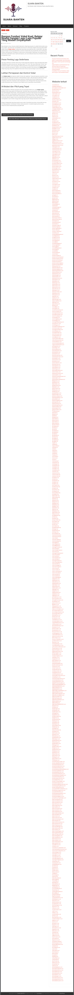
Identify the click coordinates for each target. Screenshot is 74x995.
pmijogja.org (55, 529)
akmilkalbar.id (55, 430)
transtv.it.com (55, 175)
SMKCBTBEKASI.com (57, 687)
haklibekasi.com (56, 594)
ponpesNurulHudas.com (57, 767)
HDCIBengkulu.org (56, 711)
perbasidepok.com (56, 408)
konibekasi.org (55, 477)
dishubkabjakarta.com (57, 967)
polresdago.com (56, 347)
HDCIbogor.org (55, 720)
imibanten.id (55, 447)
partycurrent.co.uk (56, 603)
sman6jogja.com (56, 317)
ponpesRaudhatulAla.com (58, 776)
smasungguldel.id (56, 245)
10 (51, 39)
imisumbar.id (55, 456)
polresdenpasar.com (57, 350)
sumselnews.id (55, 84)
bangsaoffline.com (56, 92)
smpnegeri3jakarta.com (57, 858)
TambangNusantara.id (57, 891)
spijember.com (55, 302)
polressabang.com (56, 349)
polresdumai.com (56, 364)
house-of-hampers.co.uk (57, 639)
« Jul (56, 48)
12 (55, 39)
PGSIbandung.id (55, 411)
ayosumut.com (55, 90)
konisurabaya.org (56, 492)
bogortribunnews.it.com (57, 136)
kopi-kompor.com (56, 936)
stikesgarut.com (56, 290)
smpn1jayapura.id (56, 557)
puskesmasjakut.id (56, 255)
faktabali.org (55, 498)
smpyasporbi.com (56, 862)
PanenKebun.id (55, 890)
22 (60, 41)
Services (15, 26)
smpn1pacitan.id (56, 574)
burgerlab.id (54, 955)
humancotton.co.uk (56, 654)
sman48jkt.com (55, 306)
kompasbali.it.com (56, 160)
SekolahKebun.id (56, 884)
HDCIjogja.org (55, 713)
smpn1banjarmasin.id (57, 550)
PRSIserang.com (56, 742)
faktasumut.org (55, 513)
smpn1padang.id (56, 575)
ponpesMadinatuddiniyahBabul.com (60, 769)
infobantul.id (55, 210)
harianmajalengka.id (56, 228)
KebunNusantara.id (56, 878)
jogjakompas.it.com (56, 137)
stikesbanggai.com (56, 275)
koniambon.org (55, 489)
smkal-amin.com (56, 666)
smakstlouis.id (55, 232)
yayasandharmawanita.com (58, 379)
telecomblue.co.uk (56, 637)
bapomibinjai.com (56, 820)
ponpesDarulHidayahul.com (58, 773)
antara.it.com (55, 116)
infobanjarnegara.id (56, 207)
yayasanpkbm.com (56, 374)
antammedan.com (56, 371)
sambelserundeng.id (56, 941)
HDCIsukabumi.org (56, 725)
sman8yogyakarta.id (56, 243)
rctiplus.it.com (55, 180)
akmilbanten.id (55, 435)
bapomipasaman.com (57, 823)
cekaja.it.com (55, 139)
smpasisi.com (55, 846)
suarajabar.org (55, 467)
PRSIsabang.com (56, 736)
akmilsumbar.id (55, 424)
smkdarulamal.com (56, 669)
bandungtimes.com (56, 103)
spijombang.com (56, 303)
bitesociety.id (55, 953)
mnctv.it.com (55, 183)
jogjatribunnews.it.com (57, 140)
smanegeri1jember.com (57, 329)
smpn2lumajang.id (56, 539)
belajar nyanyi (11, 49)
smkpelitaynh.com (56, 677)
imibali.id (54, 448)
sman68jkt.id (55, 242)
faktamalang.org (56, 497)
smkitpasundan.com (57, 671)
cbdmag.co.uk (55, 926)
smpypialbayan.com (56, 864)
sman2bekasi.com (56, 331)
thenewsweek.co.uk (56, 628)
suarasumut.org (56, 473)
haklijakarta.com (56, 578)
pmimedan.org (55, 526)
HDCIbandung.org (56, 719)
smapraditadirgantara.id (57, 234)
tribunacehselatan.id (56, 193)
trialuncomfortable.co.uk (57, 609)
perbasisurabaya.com (57, 396)
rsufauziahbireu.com (57, 341)
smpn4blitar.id (55, 542)
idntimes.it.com (55, 171)
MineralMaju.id (55, 893)
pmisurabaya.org (56, 533)
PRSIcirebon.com (56, 755)
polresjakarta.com (56, 346)
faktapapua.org (55, 510)
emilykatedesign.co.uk (57, 643)
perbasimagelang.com (57, 400)
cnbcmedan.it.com (56, 152)
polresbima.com (56, 361)
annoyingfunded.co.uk (57, 613)
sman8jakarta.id (55, 235)
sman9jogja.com (56, 320)
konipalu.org (55, 488)
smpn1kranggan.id (56, 565)
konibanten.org (55, 480)
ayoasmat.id (55, 198)
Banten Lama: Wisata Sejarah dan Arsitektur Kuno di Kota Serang (18, 114)
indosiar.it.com (55, 177)
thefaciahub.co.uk (56, 661)
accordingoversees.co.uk (58, 612)
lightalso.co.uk (55, 604)
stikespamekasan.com (57, 267)
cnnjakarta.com (55, 96)
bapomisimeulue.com (57, 808)
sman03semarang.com (57, 309)
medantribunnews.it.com (57, 143)
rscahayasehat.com (56, 335)
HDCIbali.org (55, 707)
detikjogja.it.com (56, 155)
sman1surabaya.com (57, 316)
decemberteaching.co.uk (57, 625)
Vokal (8, 30)
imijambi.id (54, 450)
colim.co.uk (54, 911)
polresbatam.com (56, 358)
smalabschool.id (56, 237)
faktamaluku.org (56, 512)
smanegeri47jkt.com (56, 332)
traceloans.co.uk (56, 627)
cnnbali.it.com (55, 187)
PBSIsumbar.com (56, 388)
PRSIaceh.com (55, 734)
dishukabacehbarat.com (57, 968)
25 (53, 44)
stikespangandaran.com (57, 270)
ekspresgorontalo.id (56, 217)
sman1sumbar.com (56, 311)
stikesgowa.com (56, 293)
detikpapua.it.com (56, 157)
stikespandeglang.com (57, 269)
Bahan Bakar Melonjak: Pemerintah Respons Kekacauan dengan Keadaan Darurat (27, 118)
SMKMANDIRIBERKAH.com (58, 686)
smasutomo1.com (56, 323)
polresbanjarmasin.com (57, 356)
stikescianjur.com (56, 285)
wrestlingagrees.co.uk (57, 633)
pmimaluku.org (55, 521)
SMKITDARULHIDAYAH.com (58, 693)
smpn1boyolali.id (56, 554)
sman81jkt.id (55, 251)
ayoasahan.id (55, 196)
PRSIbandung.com (56, 749)
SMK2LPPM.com (56, 702)
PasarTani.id (55, 876)
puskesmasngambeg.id (57, 264)
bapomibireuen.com (56, 804)
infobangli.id (55, 205)
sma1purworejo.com (57, 328)
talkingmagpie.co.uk (56, 652)
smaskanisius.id (56, 238)
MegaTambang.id (56, 896)
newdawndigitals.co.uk (57, 655)
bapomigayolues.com (57, 805)
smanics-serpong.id (56, 231)
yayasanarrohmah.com (57, 373)
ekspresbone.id (55, 213)
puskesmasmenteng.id (57, 260)
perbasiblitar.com (56, 399)
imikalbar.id (54, 452)
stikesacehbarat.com (57, 272)
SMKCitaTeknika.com (57, 698)
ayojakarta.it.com (56, 122)
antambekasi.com (56, 367)
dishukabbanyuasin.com (57, 980)
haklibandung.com (56, 592)
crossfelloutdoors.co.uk (57, 645)
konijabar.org (55, 482)
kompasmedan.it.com (57, 163)
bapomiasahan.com (56, 810)
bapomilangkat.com (56, 814)
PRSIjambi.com (55, 748)
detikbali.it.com (55, 158)
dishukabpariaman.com (57, 979)
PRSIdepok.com (55, 757)
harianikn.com (55, 101)
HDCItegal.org (55, 728)
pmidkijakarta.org (56, 515)
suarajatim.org (55, 468)
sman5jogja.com (56, 325)
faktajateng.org (55, 504)
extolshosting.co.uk (56, 902)
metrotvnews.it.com (56, 178)
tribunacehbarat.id (56, 190)
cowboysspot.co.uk (56, 624)
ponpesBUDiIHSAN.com (57, 791)
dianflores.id (55, 305)
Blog (21, 26)
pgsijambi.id (55, 414)
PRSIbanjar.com (55, 760)
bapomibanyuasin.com (57, 828)
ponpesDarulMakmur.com (58, 796)
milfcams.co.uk (55, 908)
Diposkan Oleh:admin (6, 43)
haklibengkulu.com (56, 587)
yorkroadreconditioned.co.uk (58, 646)
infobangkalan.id (56, 204)
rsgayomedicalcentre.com (58, 344)
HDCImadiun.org (56, 732)
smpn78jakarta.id (56, 544)
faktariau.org (55, 509)
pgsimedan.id (55, 418)
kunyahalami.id (55, 964)
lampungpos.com (56, 106)
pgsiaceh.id (54, 412)
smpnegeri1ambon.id (57, 547)
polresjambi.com (56, 353)
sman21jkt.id (55, 254)
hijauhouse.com (56, 962)
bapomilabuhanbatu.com (58, 813)
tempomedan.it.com (56, 166)
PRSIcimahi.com (56, 754)
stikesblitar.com (55, 281)
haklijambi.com (55, 590)
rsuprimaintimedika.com (57, 338)
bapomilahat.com (56, 829)
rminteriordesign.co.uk (57, 918)
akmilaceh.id (55, 436)
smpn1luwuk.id (55, 568)
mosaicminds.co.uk (56, 909)
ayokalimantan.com (56, 89)
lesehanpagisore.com (57, 942)
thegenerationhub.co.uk (57, 651)
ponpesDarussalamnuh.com (58, 790)
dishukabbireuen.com (57, 971)
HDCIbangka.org (56, 708)
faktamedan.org (55, 495)
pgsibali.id (54, 415)
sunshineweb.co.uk (56, 914)
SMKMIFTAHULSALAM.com (58, 683)
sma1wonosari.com (57, 334)
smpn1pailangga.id (56, 577)
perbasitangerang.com (57, 405)
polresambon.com (56, 359)
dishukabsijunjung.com (57, 977)
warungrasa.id (55, 938)
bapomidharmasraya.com (58, 822)
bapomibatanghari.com (57, 841)
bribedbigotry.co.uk (56, 899)
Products (26, 26)
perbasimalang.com (56, 406)
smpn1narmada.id (56, 572)
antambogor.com (56, 368)
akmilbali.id (54, 433)
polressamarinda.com (57, 355)
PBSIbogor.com (55, 382)
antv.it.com (54, 119)
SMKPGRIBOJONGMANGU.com (59, 690)
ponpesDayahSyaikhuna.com (59, 785)
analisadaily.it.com (56, 118)
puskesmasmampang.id (57, 257)
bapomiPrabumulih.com (57, 834)
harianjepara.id (55, 220)
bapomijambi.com (56, 843)
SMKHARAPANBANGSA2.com (59, 704)
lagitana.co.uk (55, 920)
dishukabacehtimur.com (57, 970)
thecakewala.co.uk (56, 630)
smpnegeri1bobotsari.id (57, 553)
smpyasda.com (55, 861)
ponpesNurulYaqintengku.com (59, 797)
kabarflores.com (56, 110)
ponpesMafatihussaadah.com (59, 775)
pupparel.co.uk (55, 929)
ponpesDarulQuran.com (57, 782)
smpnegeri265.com (56, 856)
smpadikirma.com (56, 844)
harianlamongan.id (56, 225)
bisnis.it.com (55, 133)
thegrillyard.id (55, 956)
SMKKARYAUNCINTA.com (58, 699)
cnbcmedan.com (56, 93)
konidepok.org (55, 491)
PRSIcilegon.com (56, 739)
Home (4, 26)
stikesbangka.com (56, 276)
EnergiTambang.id (56, 894)
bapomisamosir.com (57, 817)
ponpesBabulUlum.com (57, 779)
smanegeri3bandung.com (58, 322)
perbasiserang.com (56, 403)
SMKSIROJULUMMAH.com (58, 695)
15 (60, 39)
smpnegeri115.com (56, 853)
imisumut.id (54, 458)
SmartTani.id (55, 865)
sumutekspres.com (56, 104)
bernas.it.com (55, 131)
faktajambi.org (55, 501)
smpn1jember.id (55, 559)
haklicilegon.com (56, 584)
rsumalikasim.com (56, 337)
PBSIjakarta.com (56, 380)
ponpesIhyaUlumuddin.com (58, 761)
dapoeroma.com (56, 939)
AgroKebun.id (55, 882)
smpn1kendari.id (56, 563)
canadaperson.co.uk (57, 619)
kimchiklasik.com (56, 947)
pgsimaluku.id (55, 421)
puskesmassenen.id (56, 261)
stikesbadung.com (56, 273)
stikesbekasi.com (56, 279)
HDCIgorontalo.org (56, 716)
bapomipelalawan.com (57, 837)
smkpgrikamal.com (56, 672)
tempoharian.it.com (56, 164)
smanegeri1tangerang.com (58, 326)
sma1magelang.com (57, 319)
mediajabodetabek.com (57, 109)
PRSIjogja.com (55, 745)
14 (58, 39)
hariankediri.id (55, 223)
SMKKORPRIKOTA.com (57, 692)
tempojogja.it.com (56, 167)
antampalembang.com (57, 370)
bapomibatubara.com (57, 811)
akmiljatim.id (55, 441)
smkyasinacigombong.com (58, 678)
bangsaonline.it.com (56, 127)
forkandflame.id (55, 958)
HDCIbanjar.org (55, 726)
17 (51, 41)
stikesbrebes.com (56, 284)
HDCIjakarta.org (55, 714)
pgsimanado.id (55, 423)
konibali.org (54, 479)
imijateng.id (54, 444)
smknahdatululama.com (57, 680)
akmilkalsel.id (55, 432)
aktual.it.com (55, 113)
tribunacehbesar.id (56, 192)
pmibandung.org (56, 530)
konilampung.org (56, 486)
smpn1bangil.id (55, 548)
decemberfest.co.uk (56, 917)
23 (62, 41)
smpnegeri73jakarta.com (58, 859)
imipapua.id (54, 455)
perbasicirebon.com (56, 409)
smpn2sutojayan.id (56, 541)
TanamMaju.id (55, 881)
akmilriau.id (54, 427)
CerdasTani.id (55, 870)
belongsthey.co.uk (56, 615)
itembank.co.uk (55, 923)
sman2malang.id (56, 252)
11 (53, 39)
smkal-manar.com (56, 668)
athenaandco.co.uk (56, 927)
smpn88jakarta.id (56, 545)
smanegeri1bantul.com (57, 313)
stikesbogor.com (56, 282)
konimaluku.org (55, 485)
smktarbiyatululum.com (57, 674)
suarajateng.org (55, 470)
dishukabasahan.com (57, 973)
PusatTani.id (55, 867)
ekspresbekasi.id (56, 211)
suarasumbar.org (56, 474)
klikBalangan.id (55, 199)
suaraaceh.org (55, 462)
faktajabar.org (55, 503)
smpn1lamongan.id (56, 566)
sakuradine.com (56, 950)
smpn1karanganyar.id (57, 562)
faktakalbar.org (55, 507)
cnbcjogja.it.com (56, 146)
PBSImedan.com (56, 384)
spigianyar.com (55, 297)
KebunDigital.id (55, 879)
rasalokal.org (55, 932)
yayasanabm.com (56, 377)
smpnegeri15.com (56, 855)
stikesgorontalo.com (57, 291)
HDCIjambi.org (55, 717)
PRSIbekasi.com (56, 751)
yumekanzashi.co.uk (56, 640)
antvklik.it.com (55, 121)
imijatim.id (54, 442)
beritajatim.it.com (56, 128)
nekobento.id (55, 946)
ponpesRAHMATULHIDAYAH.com (59, 788)
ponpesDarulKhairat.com (58, 764)
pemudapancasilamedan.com (59, 87)
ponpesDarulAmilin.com (57, 794)
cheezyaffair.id (55, 959)
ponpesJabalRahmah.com (58, 763)
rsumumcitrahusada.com (58, 343)
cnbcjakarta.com (56, 98)
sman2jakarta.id (55, 240)
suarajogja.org (55, 464)
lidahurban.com (55, 930)
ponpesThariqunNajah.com (58, 781)
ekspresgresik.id (55, 216)
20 (56, 41)
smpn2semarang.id (56, 535)
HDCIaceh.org (55, 705)
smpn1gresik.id (55, 556)
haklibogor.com (55, 595)
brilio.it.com (54, 134)
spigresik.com (55, 296)
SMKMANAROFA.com (57, 689)
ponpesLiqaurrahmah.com (58, 778)
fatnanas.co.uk (55, 642)
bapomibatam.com (56, 840)
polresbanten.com (56, 352)
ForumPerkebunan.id (57, 888)
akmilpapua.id (55, 426)
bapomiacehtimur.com (57, 802)
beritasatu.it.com (56, 130)
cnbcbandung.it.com (57, 148)
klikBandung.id (55, 201)
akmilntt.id (54, 429)
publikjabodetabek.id (56, 86)
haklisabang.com (56, 581)
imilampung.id (55, 461)
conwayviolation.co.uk (57, 621)
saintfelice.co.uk (55, 657)
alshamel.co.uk (55, 906)
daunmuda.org (55, 961)
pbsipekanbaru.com (56, 393)
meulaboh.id (55, 189)
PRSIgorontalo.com (56, 746)
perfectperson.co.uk (56, 597)
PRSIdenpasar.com (56, 737)
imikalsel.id (54, 453)
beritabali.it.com (55, 125)
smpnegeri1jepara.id (56, 560)
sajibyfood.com (55, 935)
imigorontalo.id (55, 445)
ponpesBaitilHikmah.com (58, 772)
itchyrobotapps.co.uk (57, 905)
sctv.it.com (54, 174)
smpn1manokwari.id (57, 571)
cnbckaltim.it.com (56, 151)
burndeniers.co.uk (56, 618)
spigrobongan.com (56, 299)
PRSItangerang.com (56, 740)
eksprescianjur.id (56, 214)
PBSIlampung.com (56, 385)
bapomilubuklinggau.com (58, 831)
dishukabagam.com (56, 976)
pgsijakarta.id (55, 417)
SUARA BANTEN (35, 3)
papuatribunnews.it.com (57, 145)
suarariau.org (55, 471)
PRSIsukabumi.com (56, 758)
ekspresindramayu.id (57, 219)
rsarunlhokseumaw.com (57, 340)
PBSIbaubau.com (56, 390)
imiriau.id (54, 459)
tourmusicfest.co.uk (56, 598)
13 (56, 39)
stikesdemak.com (56, 288)
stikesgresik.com (56, 294)
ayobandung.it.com (56, 124)
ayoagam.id (55, 195)
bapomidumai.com (56, 838)
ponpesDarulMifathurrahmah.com (60, 784)
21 (58, 41)
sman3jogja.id (55, 249)
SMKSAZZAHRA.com (57, 696)
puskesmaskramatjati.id (57, 263)
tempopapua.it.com (56, 169)
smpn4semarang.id (56, 536)
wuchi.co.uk (55, 921)
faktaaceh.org (55, 500)
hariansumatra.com (56, 99)
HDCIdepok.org (55, 723)
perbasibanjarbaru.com (57, 397)
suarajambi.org (55, 465)
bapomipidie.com (56, 807)
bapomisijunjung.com (57, 825)
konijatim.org (55, 483)
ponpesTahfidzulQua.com (58, 787)
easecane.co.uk (55, 900)
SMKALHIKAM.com (56, 701)
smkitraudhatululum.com (58, 681)
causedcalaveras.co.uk (57, 897)
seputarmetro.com (56, 112)
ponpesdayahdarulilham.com (59, 793)
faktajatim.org (55, 506)
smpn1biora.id (55, 551)
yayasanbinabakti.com (57, 663)
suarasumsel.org (56, 476)
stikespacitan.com (56, 266)
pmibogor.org (55, 532)
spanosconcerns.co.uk (57, 636)
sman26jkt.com (55, 308)
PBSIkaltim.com (55, 387)
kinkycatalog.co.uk (56, 660)
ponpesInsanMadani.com (58, 770)
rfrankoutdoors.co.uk (57, 648)
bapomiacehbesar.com (57, 800)
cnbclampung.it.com (57, 149)
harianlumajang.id (56, 226)
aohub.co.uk (55, 915)
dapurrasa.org (55, 933)
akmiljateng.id (55, 439)
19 (55, 41)
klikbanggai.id (55, 202)
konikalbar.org (55, 494)
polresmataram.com (57, 362)
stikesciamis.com (56, 287)
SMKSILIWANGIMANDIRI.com (58, 684)
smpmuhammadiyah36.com (58, 850)
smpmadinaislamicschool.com (59, 849)
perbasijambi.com (56, 402)
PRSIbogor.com (55, 752)
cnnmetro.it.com (56, 186)
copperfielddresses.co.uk (58, 622)
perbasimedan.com (56, 394)
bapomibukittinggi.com (57, 826)
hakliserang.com (56, 586)
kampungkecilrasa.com (57, 944)
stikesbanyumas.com (57, 278)
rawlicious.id (55, 965)
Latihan (3, 30)
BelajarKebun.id (55, 885)
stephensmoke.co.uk (57, 607)
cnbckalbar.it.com (56, 154)
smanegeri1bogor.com (57, 314)
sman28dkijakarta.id (56, 248)
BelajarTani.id (55, 868)
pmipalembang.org (56, 527)
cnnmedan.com (55, 95)
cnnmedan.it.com (56, 184)
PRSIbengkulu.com (56, 743)
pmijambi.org (55, 518)
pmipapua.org (55, 523)
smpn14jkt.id (55, 538)
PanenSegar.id (55, 875)
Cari (64, 39)
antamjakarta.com (56, 365)
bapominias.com (56, 816)
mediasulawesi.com (56, 107)
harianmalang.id (55, 229)
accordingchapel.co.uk (57, 610)
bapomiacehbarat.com (57, 799)
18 (53, 41)
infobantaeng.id (55, 208)
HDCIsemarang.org (56, 729)
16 (62, 39)
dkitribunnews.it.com (57, 142)
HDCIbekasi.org (55, 722)
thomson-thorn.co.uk (57, 631)
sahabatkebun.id (56, 887)
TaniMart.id (54, 873)
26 (55, 44)
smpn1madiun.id (56, 569)
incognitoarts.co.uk (56, 903)
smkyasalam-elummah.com (58, 675)
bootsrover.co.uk (56, 616)
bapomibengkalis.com (57, 835)
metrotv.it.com (55, 172)
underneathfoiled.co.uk (57, 634)
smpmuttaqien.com (56, 852)
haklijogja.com (55, 589)
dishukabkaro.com (56, 974)
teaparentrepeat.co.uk (57, 649)
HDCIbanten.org (55, 710)
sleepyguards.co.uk (56, 606)
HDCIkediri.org (55, 731)
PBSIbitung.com (55, 391)
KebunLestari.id (55, 871)
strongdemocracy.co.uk (57, 600)
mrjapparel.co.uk (56, 658)
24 (51, 44)
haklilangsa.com (56, 580)
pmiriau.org (54, 524)
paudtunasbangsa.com (57, 665)
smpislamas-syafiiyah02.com (59, 847)
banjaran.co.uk (55, 924)
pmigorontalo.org (56, 519)
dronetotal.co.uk (56, 601)
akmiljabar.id (55, 438)
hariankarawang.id (56, 222)
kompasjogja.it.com (56, 161)
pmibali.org (54, 516)
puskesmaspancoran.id (57, 258)
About (9, 26)
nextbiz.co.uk (55, 912)
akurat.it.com (55, 115)
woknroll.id (54, 949)
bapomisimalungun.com (57, 819)
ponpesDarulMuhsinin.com (58, 766)
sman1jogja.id (55, 246)
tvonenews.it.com (56, 181)
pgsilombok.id (55, 420)
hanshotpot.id (55, 952)
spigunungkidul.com (56, 300)
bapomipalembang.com (57, 832)
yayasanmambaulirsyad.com (59, 376)
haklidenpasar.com (56, 583)
